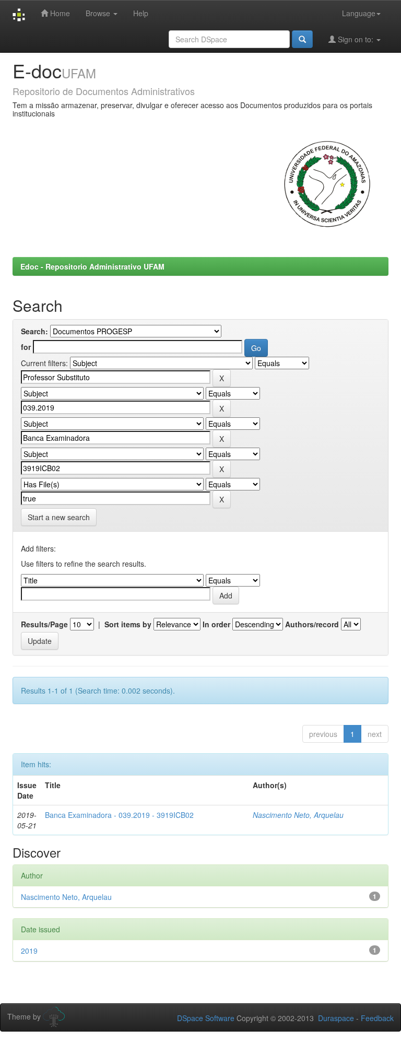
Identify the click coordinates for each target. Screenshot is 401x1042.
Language (358, 13)
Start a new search (59, 517)
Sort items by (127, 624)
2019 (29, 950)
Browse (99, 13)
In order (216, 624)
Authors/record (312, 624)
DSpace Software (205, 1018)
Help (140, 13)
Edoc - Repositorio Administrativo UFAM (92, 266)
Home (59, 13)
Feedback (377, 1018)
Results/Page (44, 624)
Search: (34, 331)
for (26, 347)
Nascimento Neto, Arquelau (298, 815)
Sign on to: (355, 39)
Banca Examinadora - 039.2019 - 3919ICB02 (119, 815)
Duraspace (336, 1018)
